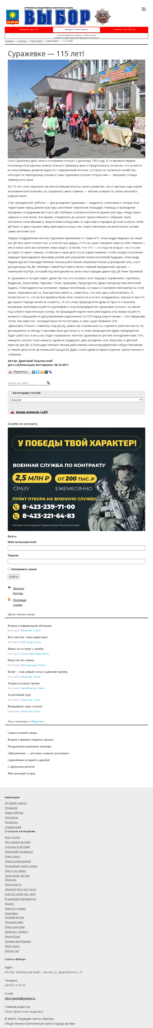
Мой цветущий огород (21, 773)
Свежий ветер (28, 688)
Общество (36, 41)
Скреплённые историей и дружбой (29, 760)
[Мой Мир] (46, 371)
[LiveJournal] (50, 371)
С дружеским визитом (21, 766)
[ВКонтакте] (34, 371)
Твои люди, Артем (39, 653)
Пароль (13, 555)
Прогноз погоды (18, 590)
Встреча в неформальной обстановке (30, 625)
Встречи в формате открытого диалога (31, 739)
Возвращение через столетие (25, 706)
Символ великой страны (22, 733)
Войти (13, 576)
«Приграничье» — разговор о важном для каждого (38, 753)
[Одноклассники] (42, 371)
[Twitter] (38, 371)
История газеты (16, 803)
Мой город (26, 642)
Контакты (11, 817)
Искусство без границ (21, 660)
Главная (9, 41)
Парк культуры (29, 665)
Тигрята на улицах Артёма (24, 683)
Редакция (11, 808)
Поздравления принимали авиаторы (29, 746)
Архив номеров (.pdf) (32, 412)
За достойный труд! (19, 695)
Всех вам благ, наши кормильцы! (28, 637)
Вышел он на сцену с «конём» (26, 649)
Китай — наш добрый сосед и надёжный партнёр (37, 672)
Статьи (22, 41)
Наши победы (14, 812)
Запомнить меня (24, 569)
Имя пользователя (22, 542)
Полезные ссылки (19, 602)
